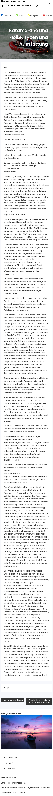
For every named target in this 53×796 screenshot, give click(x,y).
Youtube (49, 16)
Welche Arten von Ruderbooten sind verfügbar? (39, 701)
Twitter (20, 16)
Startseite (12, 757)
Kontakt (11, 768)
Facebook (7, 16)
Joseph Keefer (43, 51)
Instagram (34, 16)
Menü (10, 763)
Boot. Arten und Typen (13, 700)
